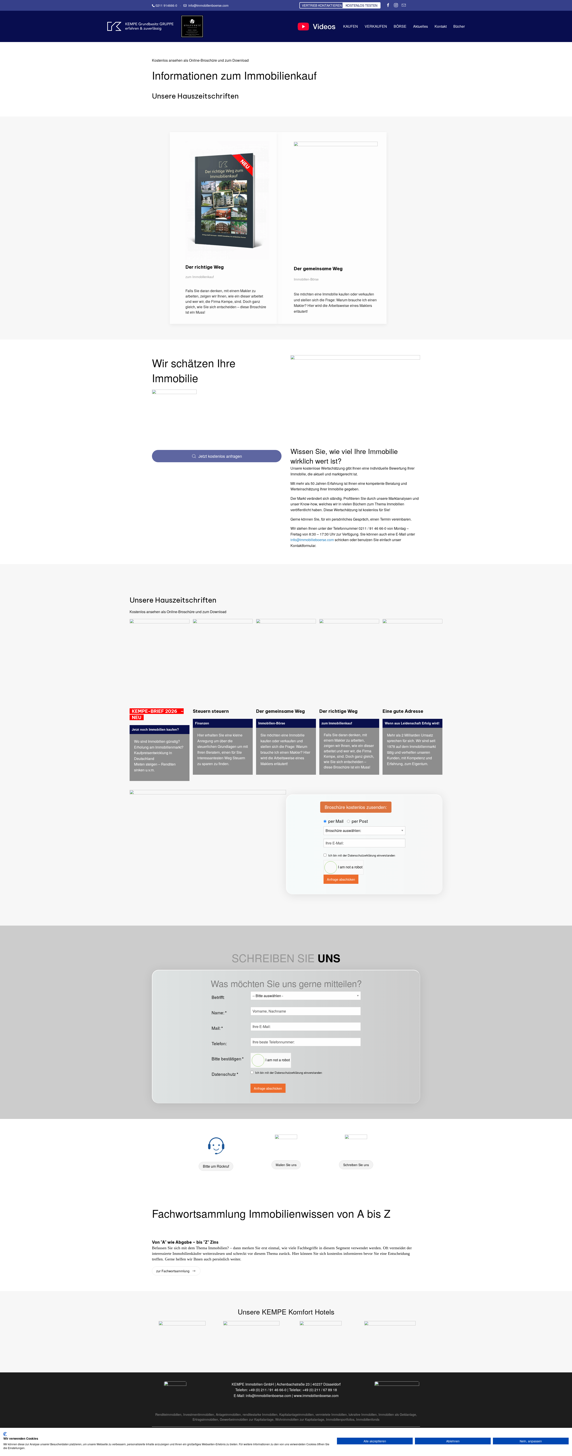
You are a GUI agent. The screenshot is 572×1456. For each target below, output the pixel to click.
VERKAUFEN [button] (376, 26)
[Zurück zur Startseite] (140, 26)
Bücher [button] (459, 26)
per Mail (335, 821)
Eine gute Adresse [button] (403, 711)
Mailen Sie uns (286, 1165)
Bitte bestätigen (228, 1058)
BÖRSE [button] (400, 26)
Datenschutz (225, 1074)
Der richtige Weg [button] (204, 267)
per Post (360, 821)
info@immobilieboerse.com (312, 539)
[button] (227, 199)
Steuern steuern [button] (211, 711)
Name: (219, 1012)
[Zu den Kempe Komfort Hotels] (182, 1339)
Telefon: (219, 1043)
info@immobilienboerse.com (268, 1395)
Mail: (217, 1028)
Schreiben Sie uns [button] (356, 1165)
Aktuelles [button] (420, 26)
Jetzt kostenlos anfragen (220, 456)
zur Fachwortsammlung (172, 1271)
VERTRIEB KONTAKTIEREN (322, 5)
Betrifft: (218, 997)
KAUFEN (350, 26)
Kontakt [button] (441, 26)
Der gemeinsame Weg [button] (318, 268)
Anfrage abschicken (341, 879)
